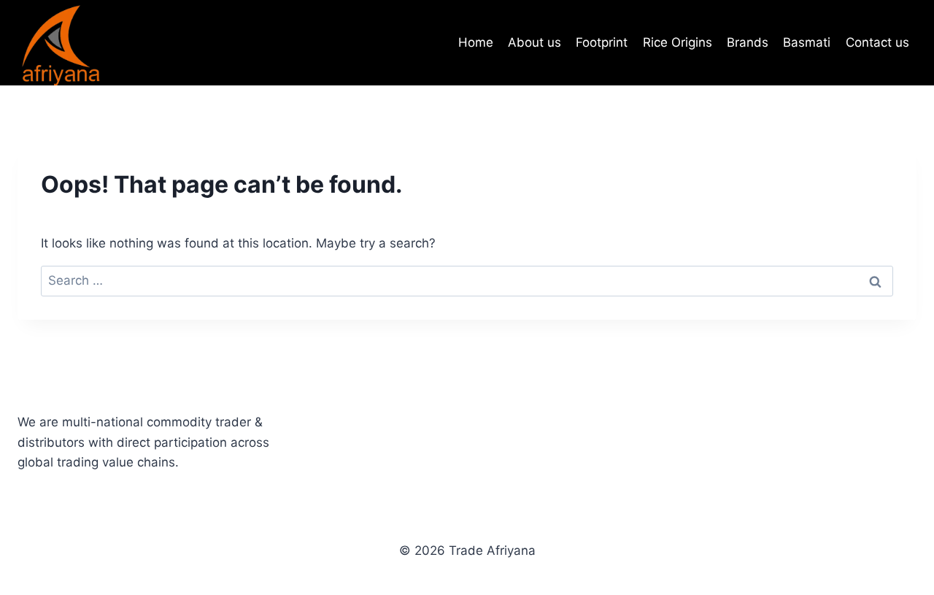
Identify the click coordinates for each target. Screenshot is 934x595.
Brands (747, 42)
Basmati (806, 42)
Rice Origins (677, 42)
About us (534, 42)
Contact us (877, 42)
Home (475, 42)
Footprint (602, 42)
